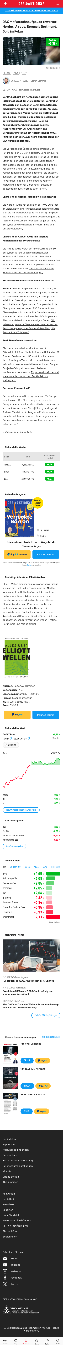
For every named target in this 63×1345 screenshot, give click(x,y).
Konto (29, 565)
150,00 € (27, 1085)
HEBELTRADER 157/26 (33, 1094)
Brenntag (7, 888)
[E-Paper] (26, 1341)
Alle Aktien (9, 1193)
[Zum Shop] (16, 1341)
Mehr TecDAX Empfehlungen (46, 1015)
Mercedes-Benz (10, 883)
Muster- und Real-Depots (17, 1220)
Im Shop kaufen (45, 554)
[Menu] (59, 4)
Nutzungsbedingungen (16, 1149)
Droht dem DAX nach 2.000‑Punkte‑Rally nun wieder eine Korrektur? (28, 992)
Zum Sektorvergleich (14, 846)
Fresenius (7, 912)
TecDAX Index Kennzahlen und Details (21, 809)
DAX (24, 73)
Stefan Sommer (38, 80)
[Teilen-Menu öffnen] (47, 1341)
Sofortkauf (23, 554)
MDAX (16, 73)
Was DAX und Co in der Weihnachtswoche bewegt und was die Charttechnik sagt (31, 1006)
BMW (5, 873)
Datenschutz (10, 1154)
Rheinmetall (8, 916)
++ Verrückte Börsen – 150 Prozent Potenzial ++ (31, 10)
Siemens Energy (10, 902)
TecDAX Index (9, 734)
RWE (5, 892)
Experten (8, 1209)
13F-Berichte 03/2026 (33, 1069)
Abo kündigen (10, 1181)
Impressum (9, 1144)
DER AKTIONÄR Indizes (15, 1225)
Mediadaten (9, 1138)
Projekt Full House (31, 1043)
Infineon (7, 897)
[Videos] (5, 1341)
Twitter (15, 1283)
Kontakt (15, 1258)
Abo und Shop (10, 1231)
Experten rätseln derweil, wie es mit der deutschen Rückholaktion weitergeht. (31, 376)
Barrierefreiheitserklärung (18, 1160)
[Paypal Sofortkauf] (17, 715)
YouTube (16, 1264)
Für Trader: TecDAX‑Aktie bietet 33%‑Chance (28, 980)
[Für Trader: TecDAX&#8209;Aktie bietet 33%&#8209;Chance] (31, 955)
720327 (6, 738)
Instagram (16, 1271)
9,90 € (26, 1111)
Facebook (16, 1277)
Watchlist (12, 744)
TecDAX (7, 73)
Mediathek (8, 1198)
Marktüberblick (11, 1214)
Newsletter (9, 1204)
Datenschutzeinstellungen (18, 1165)
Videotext (8, 1171)
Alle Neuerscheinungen (51, 1037)
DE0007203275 (20, 738)
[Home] (36, 1341)
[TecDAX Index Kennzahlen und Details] (31, 773)
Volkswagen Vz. (10, 878)
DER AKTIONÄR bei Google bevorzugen (21, 90)
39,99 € (27, 1060)
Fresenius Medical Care (14, 907)
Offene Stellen (11, 1176)
